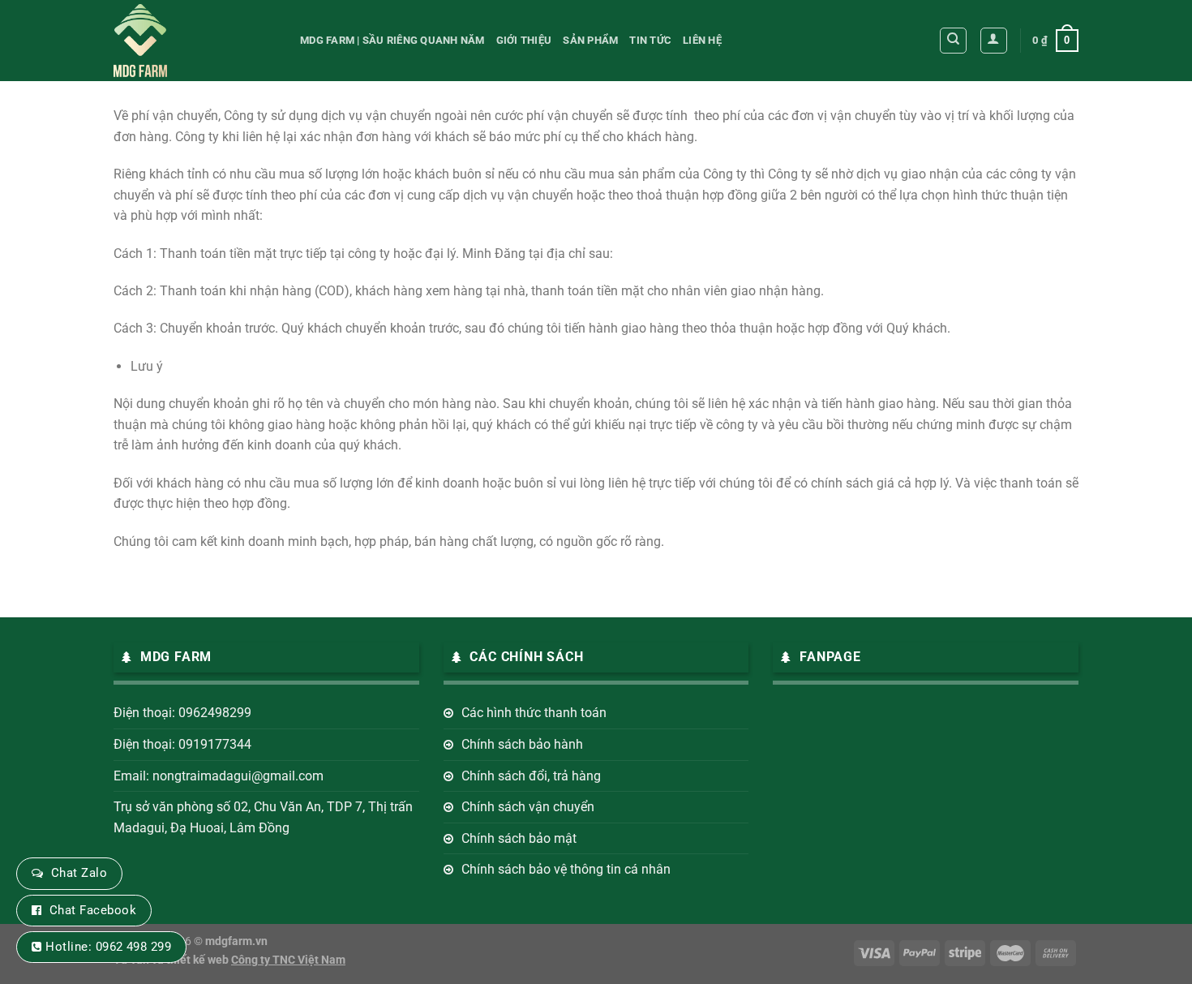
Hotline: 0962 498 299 (108, 946)
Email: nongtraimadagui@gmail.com (219, 776)
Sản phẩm (590, 40)
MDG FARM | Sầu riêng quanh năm (392, 40)
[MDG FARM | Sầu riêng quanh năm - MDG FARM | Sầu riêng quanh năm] (195, 40)
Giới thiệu (524, 40)
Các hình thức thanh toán (534, 712)
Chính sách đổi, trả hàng (531, 776)
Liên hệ (702, 40)
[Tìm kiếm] (953, 41)
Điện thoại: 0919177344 (182, 744)
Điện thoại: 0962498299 (182, 712)
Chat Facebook (92, 910)
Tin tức (650, 40)
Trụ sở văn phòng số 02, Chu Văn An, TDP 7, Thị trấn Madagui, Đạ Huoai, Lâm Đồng (263, 817)
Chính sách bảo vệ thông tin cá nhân (566, 869)
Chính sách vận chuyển (527, 806)
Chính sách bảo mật (519, 838)
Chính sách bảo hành (522, 744)
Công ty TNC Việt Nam (288, 960)
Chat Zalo (79, 873)
